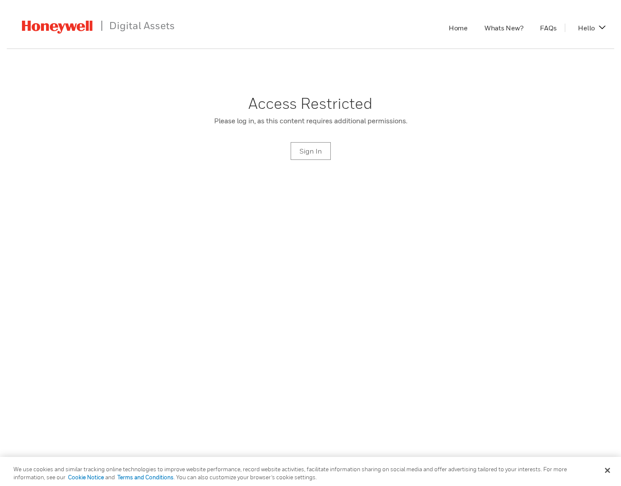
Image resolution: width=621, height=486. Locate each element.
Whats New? (508, 28)
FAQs (552, 28)
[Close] (607, 470)
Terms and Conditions (145, 477)
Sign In (311, 151)
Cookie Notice (86, 477)
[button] (586, 28)
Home (462, 28)
